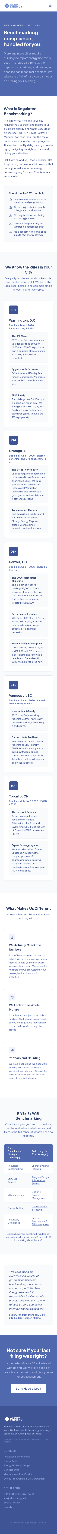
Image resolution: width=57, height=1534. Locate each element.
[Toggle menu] (50, 6)
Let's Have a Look (28, 1388)
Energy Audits (11, 1461)
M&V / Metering (16, 1195)
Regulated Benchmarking (17, 1456)
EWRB (43, 801)
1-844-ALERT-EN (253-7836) (19, 1493)
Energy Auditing (16, 1208)
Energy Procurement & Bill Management (40, 1221)
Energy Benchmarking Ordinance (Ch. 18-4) (28, 458)
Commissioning (11, 1469)
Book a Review (12, 1502)
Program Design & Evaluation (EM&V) (40, 1180)
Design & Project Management (39, 1195)
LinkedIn (8, 1507)
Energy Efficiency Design (17, 1465)
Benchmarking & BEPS (21, 328)
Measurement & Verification (18, 1474)
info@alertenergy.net (15, 1498)
